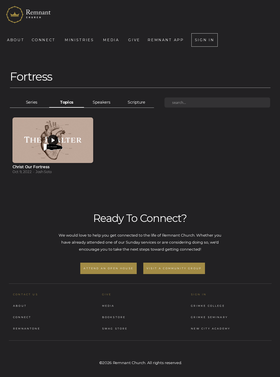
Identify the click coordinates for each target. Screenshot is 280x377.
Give (134, 40)
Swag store (115, 328)
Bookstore (114, 317)
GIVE (107, 294)
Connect (44, 40)
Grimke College (208, 305)
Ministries (80, 40)
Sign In (204, 40)
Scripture (136, 102)
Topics (66, 102)
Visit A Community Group (174, 268)
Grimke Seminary (209, 317)
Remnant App (166, 40)
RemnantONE (26, 328)
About (15, 40)
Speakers (101, 102)
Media (112, 40)
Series (31, 102)
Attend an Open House (108, 268)
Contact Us (25, 294)
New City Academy (210, 328)
